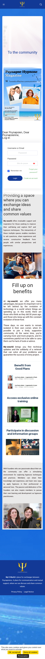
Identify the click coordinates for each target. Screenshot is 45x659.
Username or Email (16, 148)
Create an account (31, 178)
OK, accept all (14, 652)
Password (12, 159)
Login (15, 178)
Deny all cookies (30, 652)
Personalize (23, 656)
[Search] (40, 4)
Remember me (16, 171)
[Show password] (34, 163)
